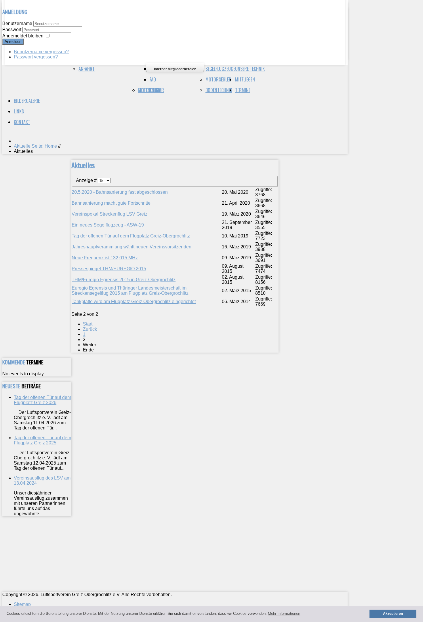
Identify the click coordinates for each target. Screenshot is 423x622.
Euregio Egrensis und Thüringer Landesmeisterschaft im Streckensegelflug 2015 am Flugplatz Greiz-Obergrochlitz (130, 291)
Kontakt (22, 122)
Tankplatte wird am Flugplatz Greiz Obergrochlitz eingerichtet (134, 301)
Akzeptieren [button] (393, 613)
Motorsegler (218, 79)
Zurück (90, 329)
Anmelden (13, 41)
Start (87, 324)
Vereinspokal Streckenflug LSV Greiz (109, 214)
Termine (242, 90)
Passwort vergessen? (36, 56)
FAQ (153, 79)
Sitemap (22, 604)
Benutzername (17, 23)
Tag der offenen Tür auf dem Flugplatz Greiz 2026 (42, 400)
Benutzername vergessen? (41, 51)
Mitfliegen (245, 79)
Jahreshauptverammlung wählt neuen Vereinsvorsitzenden (131, 246)
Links (19, 111)
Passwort (12, 29)
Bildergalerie (27, 100)
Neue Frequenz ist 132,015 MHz (105, 257)
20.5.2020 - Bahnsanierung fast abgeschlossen (120, 192)
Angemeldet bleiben (22, 35)
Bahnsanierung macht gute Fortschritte (111, 203)
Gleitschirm (150, 90)
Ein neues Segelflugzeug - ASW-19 (108, 224)
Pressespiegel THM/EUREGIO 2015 (109, 268)
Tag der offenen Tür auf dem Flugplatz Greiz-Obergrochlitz (131, 235)
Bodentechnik (218, 90)
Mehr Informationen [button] (284, 613)
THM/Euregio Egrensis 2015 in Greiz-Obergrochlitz (124, 279)
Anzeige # (87, 180)
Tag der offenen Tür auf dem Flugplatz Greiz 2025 (42, 440)
